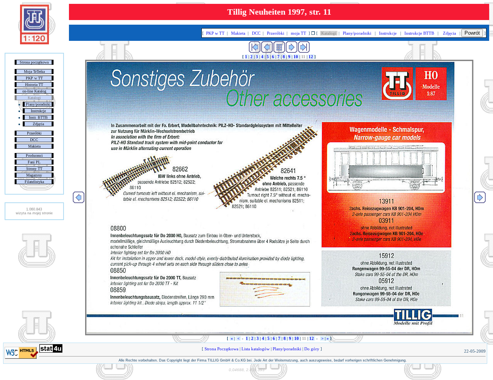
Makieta (34, 146)
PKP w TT (34, 78)
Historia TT (34, 84)
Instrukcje (38, 111)
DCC (34, 140)
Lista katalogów (255, 348)
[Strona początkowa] (34, 42)
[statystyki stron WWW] (50, 351)
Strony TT (34, 168)
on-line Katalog (34, 91)
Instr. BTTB (38, 117)
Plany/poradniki (38, 104)
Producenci (34, 155)
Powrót (472, 33)
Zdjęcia (38, 124)
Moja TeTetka (34, 71)
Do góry (311, 348)
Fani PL (34, 162)
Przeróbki (34, 133)
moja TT (298, 33)
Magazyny (34, 175)
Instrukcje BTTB (419, 33)
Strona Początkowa (221, 348)
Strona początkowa (34, 62)
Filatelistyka (34, 182)
